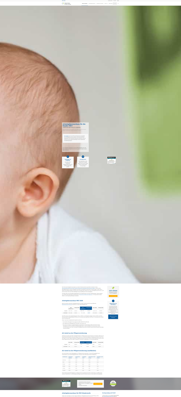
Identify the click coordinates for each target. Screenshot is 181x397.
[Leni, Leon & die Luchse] (66, 3)
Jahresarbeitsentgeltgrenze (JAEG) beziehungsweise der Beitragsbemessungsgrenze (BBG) (78, 288)
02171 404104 (63, 0)
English (118, 0)
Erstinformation (110, 0)
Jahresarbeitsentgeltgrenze (108, 396)
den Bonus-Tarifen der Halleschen (86, 294)
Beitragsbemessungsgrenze (67, 304)
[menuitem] (110, 0)
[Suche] (118, 3)
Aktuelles (114, 0)
